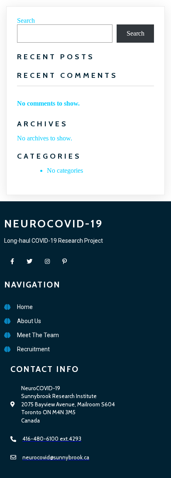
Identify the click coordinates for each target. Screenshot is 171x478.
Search (26, 20)
